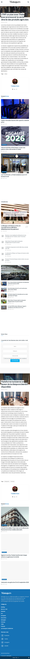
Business (4, 117)
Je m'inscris (15, 360)
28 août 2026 (4, 531)
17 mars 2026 (4, 124)
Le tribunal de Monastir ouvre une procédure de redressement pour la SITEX (13, 276)
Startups (3, 622)
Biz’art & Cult (4, 609)
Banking (3, 607)
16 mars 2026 (11, 285)
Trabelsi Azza (15, 86)
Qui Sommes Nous (5, 653)
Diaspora (7, 481)
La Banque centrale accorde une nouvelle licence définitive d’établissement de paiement (11, 227)
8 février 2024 (4, 22)
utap (6, 73)
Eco (2, 613)
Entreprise (3, 615)
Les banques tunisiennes (7, 628)
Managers (3, 620)
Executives (3, 617)
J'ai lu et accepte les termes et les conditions (15, 358)
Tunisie (12, 481)
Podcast (3, 626)
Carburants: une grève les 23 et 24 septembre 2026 (15, 582)
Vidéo (2, 624)
